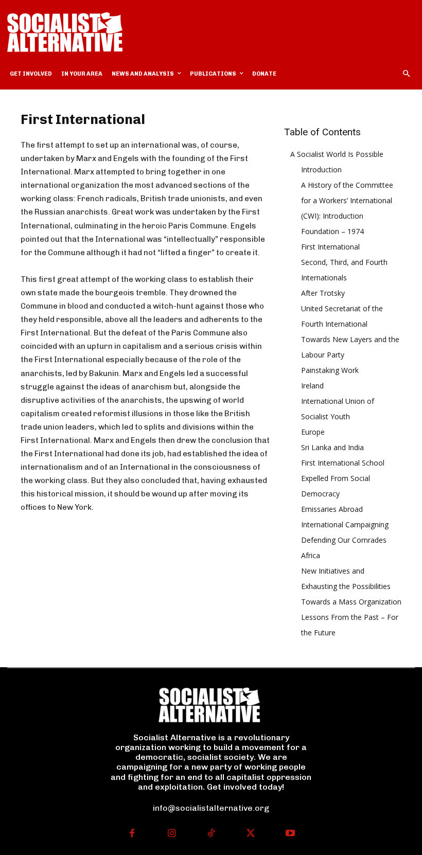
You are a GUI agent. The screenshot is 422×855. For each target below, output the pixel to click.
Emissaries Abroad (332, 509)
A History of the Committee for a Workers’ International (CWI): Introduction (347, 200)
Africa (310, 555)
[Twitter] (250, 834)
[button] (406, 74)
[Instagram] (172, 834)
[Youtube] (290, 834)
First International (330, 247)
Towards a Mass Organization (351, 602)
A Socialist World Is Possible (336, 154)
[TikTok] (211, 834)
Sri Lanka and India (332, 447)
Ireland (312, 385)
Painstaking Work (330, 370)
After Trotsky (323, 293)
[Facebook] (132, 834)
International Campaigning (345, 524)
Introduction (321, 169)
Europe (313, 432)
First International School (342, 463)
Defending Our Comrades (343, 540)
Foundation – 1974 (332, 231)
